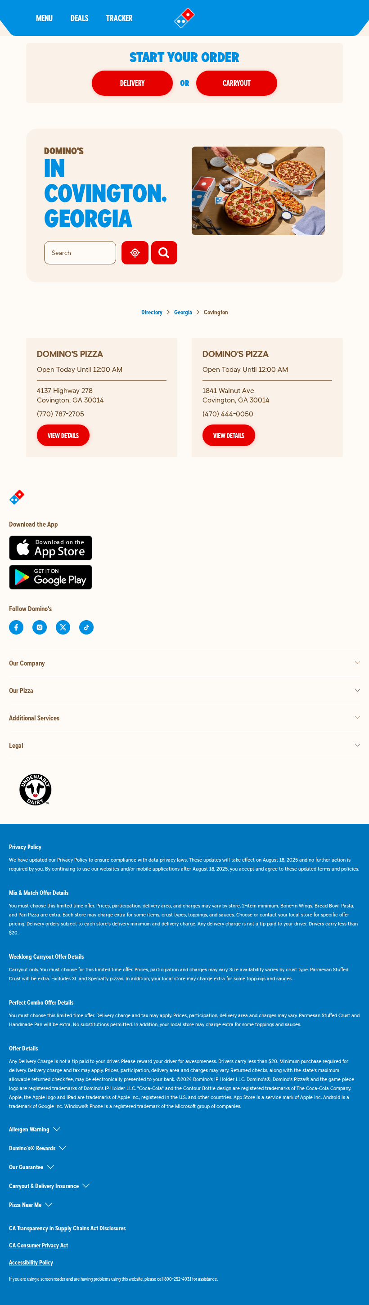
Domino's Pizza (70, 353)
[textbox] (184, 1278)
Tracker (119, 17)
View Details (63, 435)
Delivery (132, 83)
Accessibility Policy (31, 1262)
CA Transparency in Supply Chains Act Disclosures (67, 1228)
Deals (79, 17)
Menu (44, 17)
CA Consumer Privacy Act (38, 1245)
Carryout (237, 83)
